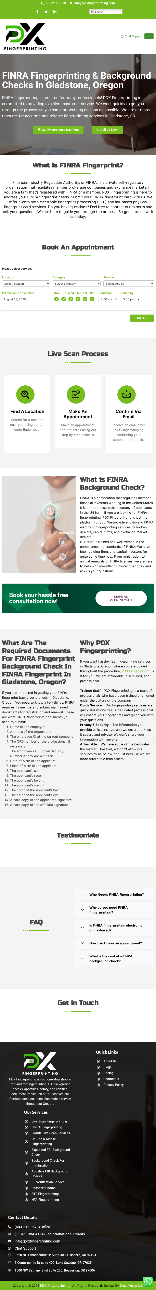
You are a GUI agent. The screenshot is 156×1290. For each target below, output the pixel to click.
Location (8, 277)
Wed (71, 293)
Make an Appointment (121, 598)
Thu (78, 293)
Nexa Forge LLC (131, 1285)
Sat (92, 293)
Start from (106, 293)
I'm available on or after (18, 293)
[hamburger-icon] (149, 36)
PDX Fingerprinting (136, 671)
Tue (63, 293)
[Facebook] (37, 12)
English (98, 11)
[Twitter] (46, 12)
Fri (85, 293)
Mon (56, 293)
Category (59, 277)
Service (108, 277)
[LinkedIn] (55, 12)
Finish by (127, 293)
